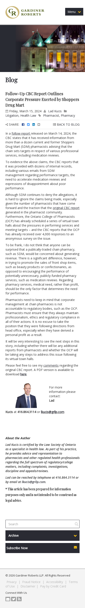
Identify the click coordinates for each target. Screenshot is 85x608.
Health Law (28, 115)
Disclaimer (27, 586)
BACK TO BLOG (68, 124)
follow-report (21, 133)
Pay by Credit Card (53, 586)
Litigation (12, 115)
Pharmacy (68, 115)
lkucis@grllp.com (52, 412)
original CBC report (66, 208)
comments (51, 365)
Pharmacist (51, 115)
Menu (72, 12)
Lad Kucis (55, 111)
